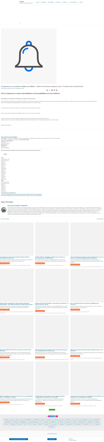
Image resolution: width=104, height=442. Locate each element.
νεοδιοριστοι (86, 424)
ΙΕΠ (41, 421)
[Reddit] (56, 90)
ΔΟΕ (73, 419)
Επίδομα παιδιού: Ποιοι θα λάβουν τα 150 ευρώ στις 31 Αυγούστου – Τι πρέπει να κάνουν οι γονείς (52, 304)
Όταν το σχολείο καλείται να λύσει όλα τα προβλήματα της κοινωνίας (84, 304)
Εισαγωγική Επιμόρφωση (33, 421)
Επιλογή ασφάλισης (56, 359)
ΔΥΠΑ (17, 359)
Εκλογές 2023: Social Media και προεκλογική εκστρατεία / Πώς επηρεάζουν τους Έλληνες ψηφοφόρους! (21, 194)
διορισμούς (46, 424)
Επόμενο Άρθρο (100, 218)
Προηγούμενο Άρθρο (4, 218)
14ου (15, 265)
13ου (13, 265)
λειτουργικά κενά (57, 265)
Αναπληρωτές (91, 266)
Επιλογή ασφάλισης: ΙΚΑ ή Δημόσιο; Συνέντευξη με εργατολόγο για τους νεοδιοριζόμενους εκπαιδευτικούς (51, 350)
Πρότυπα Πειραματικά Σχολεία (97, 358)
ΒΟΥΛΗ (62, 419)
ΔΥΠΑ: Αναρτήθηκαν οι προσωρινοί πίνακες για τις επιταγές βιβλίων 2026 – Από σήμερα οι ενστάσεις (16, 397)
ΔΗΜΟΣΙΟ (68, 419)
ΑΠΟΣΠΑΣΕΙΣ (36, 419)
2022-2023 (6, 419)
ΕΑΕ (91, 419)
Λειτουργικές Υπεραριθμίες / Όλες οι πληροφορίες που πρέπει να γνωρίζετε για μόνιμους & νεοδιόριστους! (21, 195)
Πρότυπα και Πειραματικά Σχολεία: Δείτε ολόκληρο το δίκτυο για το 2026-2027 (86, 350)
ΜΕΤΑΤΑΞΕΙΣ (60, 421)
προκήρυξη (97, 424)
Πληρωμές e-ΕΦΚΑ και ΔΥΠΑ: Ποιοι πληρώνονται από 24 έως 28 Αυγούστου (15, 350)
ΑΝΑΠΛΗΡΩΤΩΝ (28, 419)
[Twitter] (49, 90)
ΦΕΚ (29, 424)
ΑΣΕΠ (42, 419)
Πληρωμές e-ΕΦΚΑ (21, 359)
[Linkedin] (54, 90)
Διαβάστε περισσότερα (5, 263)
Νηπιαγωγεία (68, 421)
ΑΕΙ (21, 419)
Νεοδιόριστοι (62, 359)
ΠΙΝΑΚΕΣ (97, 421)
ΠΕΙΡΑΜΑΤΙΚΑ (85, 358)
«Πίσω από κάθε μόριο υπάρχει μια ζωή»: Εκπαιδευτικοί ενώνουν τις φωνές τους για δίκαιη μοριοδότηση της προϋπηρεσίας (87, 257)
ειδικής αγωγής (54, 424)
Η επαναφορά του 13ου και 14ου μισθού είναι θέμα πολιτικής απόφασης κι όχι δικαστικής (14, 257)
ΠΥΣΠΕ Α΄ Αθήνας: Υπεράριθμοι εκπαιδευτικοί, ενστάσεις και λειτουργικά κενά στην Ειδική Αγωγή (50, 257)
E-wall (21, 1)
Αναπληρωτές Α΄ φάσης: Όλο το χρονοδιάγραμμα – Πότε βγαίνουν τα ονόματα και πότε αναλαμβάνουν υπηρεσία (87, 397)
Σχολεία (71, 359)
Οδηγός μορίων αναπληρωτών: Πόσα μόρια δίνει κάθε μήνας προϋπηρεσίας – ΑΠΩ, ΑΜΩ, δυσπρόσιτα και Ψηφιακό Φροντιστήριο (16, 304)
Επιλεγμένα (26, 311)
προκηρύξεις (51, 426)
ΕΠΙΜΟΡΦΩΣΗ (23, 421)
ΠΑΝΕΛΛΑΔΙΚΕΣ (82, 421)
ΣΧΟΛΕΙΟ (87, 311)
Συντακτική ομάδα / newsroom (40, 265)
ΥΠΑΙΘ (24, 424)
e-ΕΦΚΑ (14, 359)
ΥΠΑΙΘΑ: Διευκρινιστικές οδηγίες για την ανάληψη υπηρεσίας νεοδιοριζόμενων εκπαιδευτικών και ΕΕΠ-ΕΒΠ (50, 397)
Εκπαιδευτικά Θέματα (23, 265)
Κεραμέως (46, 421)
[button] (67, 2)
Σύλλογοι (61, 265)
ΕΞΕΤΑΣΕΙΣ (16, 421)
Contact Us (71, 438)
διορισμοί (40, 424)
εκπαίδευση (62, 424)
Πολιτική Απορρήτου (73, 440)
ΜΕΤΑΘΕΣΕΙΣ (53, 421)
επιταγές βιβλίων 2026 (19, 404)
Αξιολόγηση (56, 419)
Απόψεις (18, 265)
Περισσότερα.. (51, 409)
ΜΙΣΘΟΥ (29, 265)
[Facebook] (47, 90)
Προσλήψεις (13, 424)
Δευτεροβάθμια (84, 419)
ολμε (92, 424)
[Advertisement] (52, 12)
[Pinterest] (52, 90)
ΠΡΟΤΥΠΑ (89, 358)
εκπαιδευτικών (78, 424)
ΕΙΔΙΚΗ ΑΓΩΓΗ (97, 419)
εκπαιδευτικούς (50, 359)
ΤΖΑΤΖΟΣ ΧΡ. (2, 265)
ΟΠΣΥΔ (74, 421)
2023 (12, 419)
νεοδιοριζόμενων (55, 405)
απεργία (34, 424)
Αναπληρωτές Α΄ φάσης (92, 405)
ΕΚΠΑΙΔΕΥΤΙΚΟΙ (96, 266)
